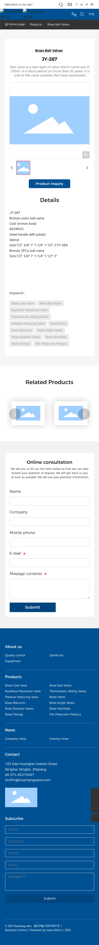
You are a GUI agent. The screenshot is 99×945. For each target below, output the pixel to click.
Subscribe (14, 818)
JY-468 (60, 423)
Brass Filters (57, 697)
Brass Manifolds (60, 708)
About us (13, 647)
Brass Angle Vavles (62, 703)
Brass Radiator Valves (19, 708)
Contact (12, 754)
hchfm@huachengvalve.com (28, 780)
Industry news (59, 738)
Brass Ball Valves (58, 24)
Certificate (56, 655)
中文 (91, 14)
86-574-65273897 (19, 775)
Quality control (15, 655)
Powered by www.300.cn (46, 930)
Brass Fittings (14, 714)
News (10, 730)
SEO (68, 930)
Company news (15, 738)
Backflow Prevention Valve (23, 691)
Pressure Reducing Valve (21, 697)
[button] (15, 414)
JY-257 (18, 423)
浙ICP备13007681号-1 (48, 926)
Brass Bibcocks (15, 703)
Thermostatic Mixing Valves (68, 691)
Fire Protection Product (65, 714)
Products (36, 24)
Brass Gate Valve (16, 685)
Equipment (13, 661)
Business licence (16, 930)
